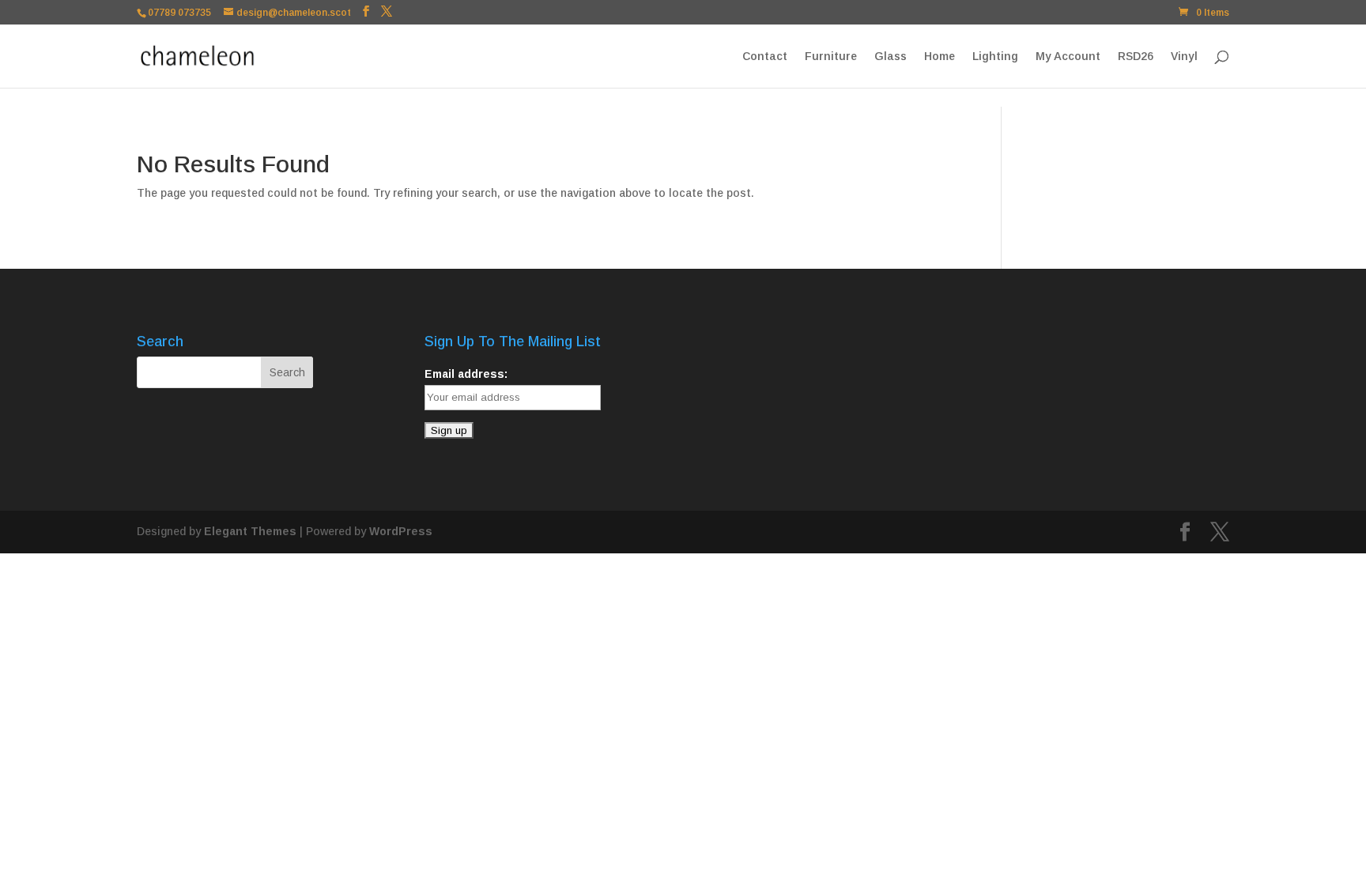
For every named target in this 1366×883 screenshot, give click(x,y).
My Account (1068, 56)
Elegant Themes (250, 531)
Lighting (995, 56)
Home (939, 56)
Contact (764, 56)
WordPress (400, 531)
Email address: (466, 374)
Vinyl (1184, 56)
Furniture (831, 56)
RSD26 (1135, 56)
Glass (890, 56)
